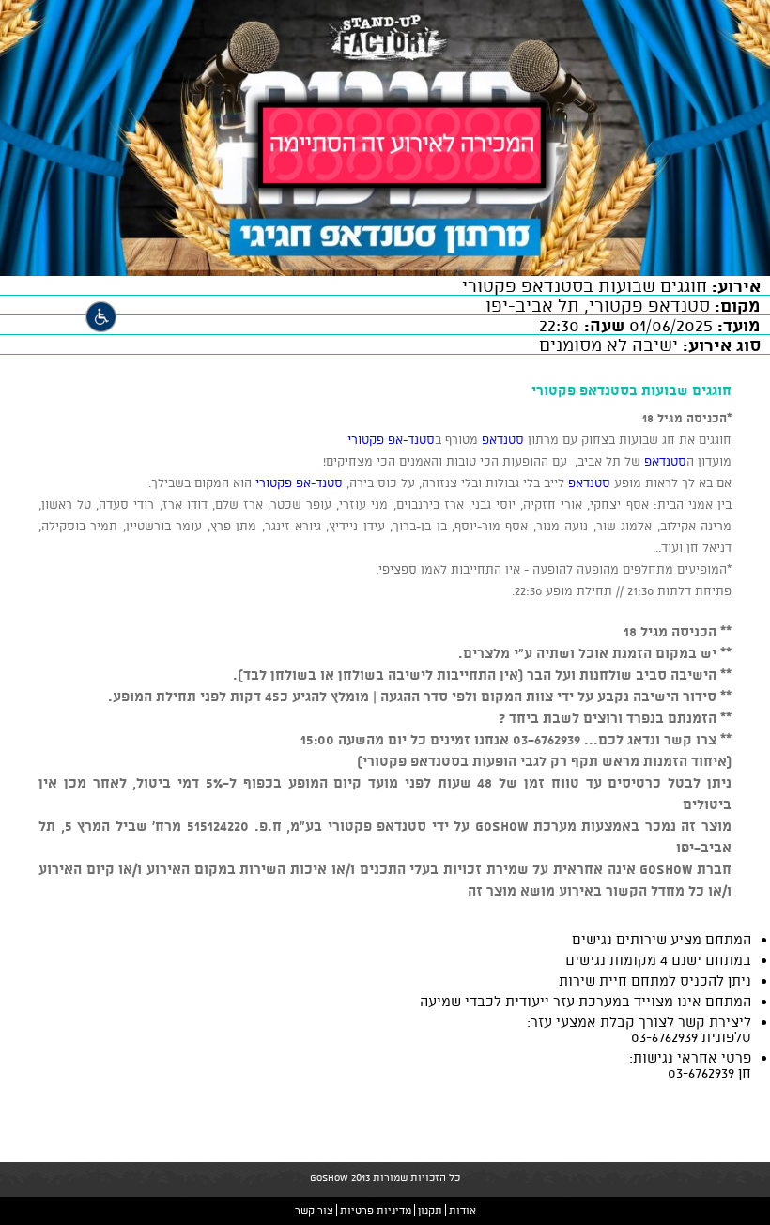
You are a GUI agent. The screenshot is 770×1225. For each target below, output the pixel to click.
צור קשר (314, 1210)
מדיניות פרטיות (375, 1210)
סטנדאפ (501, 439)
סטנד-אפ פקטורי (391, 439)
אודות (462, 1210)
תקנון (430, 1210)
